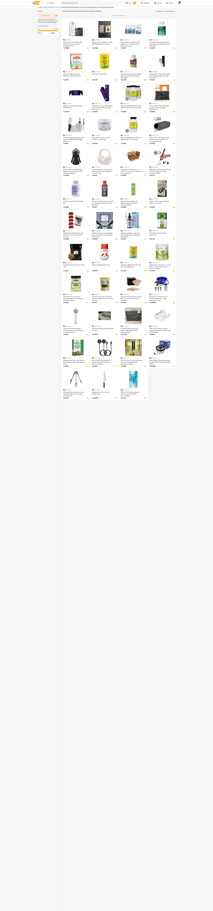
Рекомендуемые (170, 11)
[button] (146, 3)
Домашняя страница (42, 7)
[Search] (134, 3)
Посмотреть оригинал (118, 15)
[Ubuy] (36, 3)
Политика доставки (52, 22)
